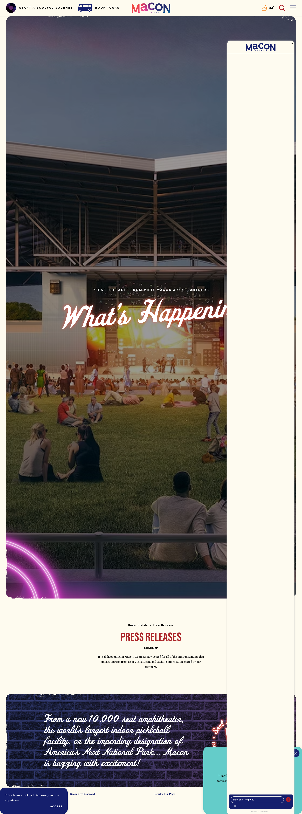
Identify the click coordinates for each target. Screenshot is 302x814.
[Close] (295, 753)
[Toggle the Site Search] (282, 8)
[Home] (151, 8)
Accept (56, 806)
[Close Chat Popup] (291, 44)
